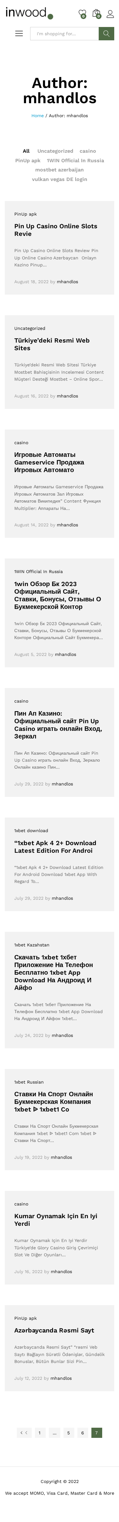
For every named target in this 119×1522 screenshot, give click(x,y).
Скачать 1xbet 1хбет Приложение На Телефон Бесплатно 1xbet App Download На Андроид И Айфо (53, 972)
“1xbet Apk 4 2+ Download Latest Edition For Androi (55, 846)
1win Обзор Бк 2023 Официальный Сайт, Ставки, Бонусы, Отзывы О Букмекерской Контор (57, 595)
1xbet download (31, 830)
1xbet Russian (29, 1082)
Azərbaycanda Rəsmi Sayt (54, 1330)
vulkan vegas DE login (59, 179)
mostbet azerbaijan (59, 170)
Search (106, 33)
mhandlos (67, 281)
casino (88, 151)
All (26, 151)
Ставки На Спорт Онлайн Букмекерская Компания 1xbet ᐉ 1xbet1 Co (53, 1101)
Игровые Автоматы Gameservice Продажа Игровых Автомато (49, 462)
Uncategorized (55, 151)
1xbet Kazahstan (32, 944)
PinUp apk (28, 160)
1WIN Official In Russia (75, 160)
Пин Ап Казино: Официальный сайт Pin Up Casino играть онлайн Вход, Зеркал (58, 725)
